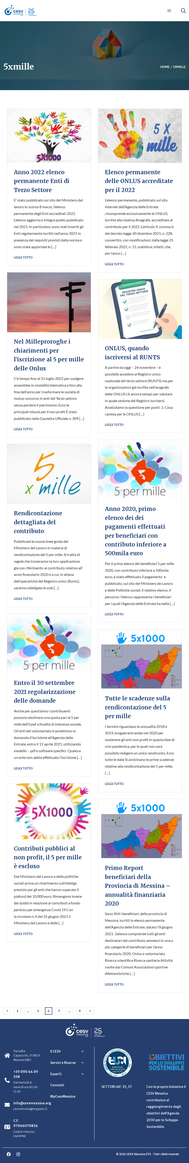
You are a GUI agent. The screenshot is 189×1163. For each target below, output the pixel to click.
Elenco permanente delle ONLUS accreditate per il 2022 (139, 181)
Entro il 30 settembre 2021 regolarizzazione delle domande (45, 691)
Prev (7, 1011)
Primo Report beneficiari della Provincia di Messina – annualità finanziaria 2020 (137, 885)
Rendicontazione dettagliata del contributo (38, 522)
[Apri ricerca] (183, 11)
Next (90, 1011)
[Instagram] (18, 1154)
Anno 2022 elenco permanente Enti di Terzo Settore (41, 181)
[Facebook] (9, 1154)
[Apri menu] (169, 11)
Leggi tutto (23, 257)
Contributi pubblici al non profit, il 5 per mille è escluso (48, 857)
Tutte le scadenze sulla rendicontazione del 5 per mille (137, 707)
